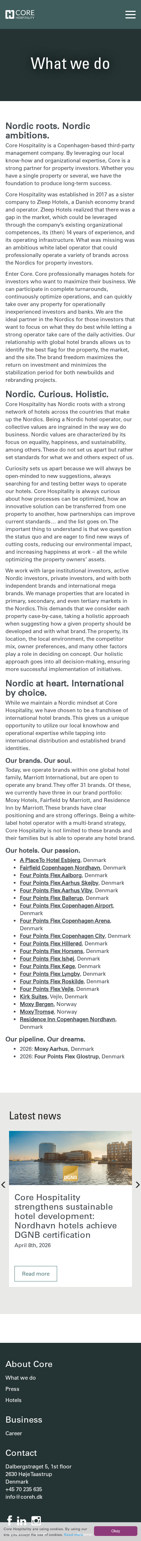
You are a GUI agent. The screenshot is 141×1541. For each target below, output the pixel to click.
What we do (20, 1377)
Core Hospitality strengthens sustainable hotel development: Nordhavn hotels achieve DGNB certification (65, 1216)
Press (12, 1388)
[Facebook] (9, 1521)
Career (13, 1433)
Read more (73, 1534)
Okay (115, 1530)
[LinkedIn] (21, 1521)
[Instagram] (36, 1521)
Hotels (13, 1400)
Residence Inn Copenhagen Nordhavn (67, 1019)
